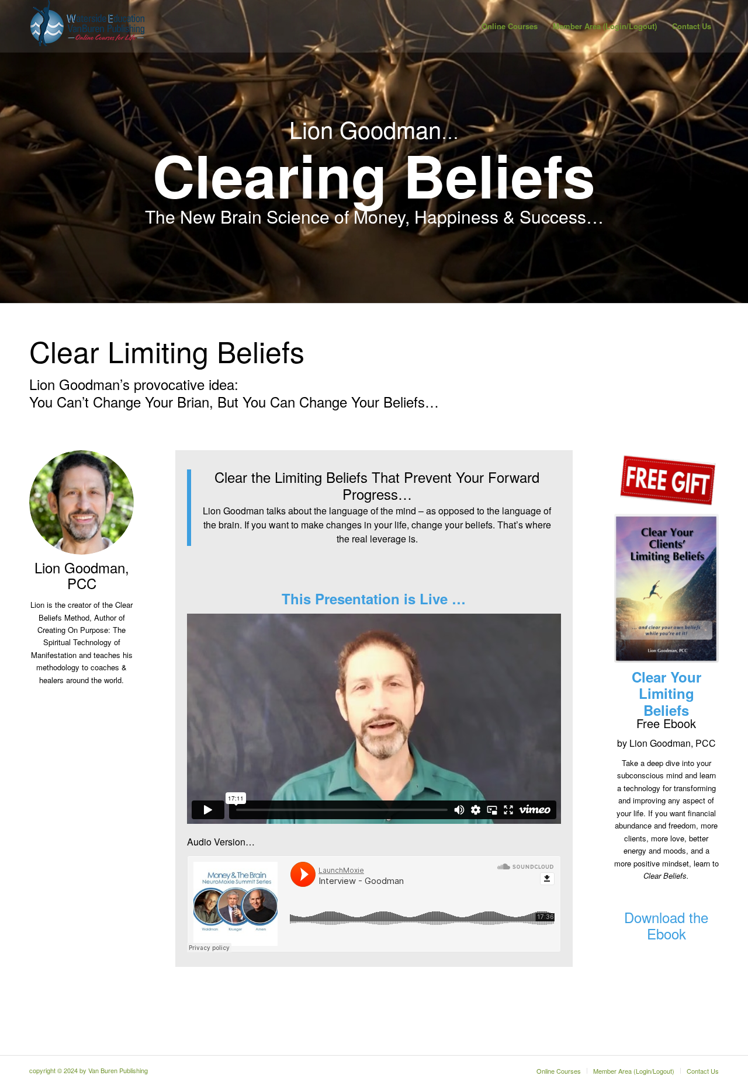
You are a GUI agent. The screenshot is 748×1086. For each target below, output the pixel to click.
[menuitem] (509, 26)
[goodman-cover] (666, 588)
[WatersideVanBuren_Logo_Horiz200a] (87, 26)
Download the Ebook (666, 925)
